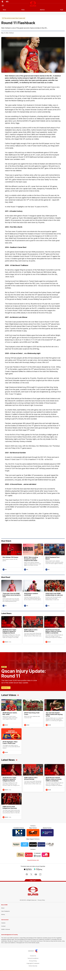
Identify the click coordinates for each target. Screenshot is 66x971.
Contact (3, 926)
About (2, 908)
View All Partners (32, 860)
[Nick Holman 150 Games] (11, 557)
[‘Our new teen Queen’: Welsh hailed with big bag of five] (54, 713)
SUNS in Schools (5, 929)
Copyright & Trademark (33, 963)
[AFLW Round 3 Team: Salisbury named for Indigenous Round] (11, 630)
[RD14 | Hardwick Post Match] (54, 557)
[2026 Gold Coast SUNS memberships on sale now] (54, 594)
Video (23, 9)
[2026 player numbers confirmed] (33, 594)
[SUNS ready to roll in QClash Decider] (33, 630)
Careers (3, 923)
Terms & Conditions (33, 958)
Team (61, 9)
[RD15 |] (33, 557)
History (3, 914)
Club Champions (5, 911)
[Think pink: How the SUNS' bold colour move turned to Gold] (11, 594)
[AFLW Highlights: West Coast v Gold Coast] (11, 741)
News (4, 9)
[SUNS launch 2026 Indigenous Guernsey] (11, 806)
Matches (42, 9)
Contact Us (33, 955)
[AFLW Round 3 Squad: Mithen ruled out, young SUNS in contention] (54, 630)
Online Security (33, 965)
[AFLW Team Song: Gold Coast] (33, 713)
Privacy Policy (41, 900)
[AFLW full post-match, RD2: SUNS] (11, 713)
